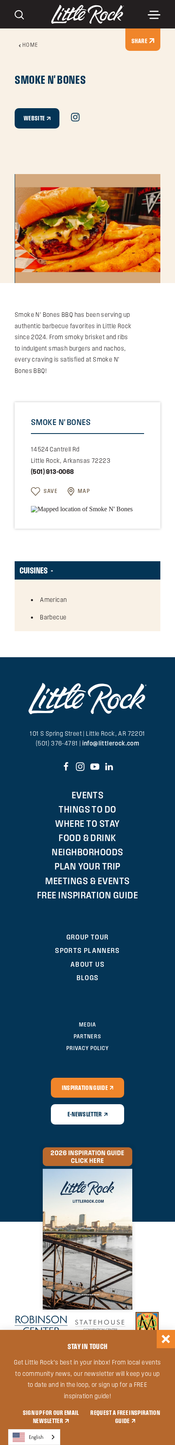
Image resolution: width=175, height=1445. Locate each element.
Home (30, 45)
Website (34, 118)
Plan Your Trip (87, 866)
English (36, 1437)
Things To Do (87, 809)
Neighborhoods (87, 852)
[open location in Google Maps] (82, 508)
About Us (87, 964)
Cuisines (34, 570)
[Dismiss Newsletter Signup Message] (166, 1339)
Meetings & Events (87, 881)
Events (88, 795)
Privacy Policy (87, 1048)
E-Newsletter (85, 1114)
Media (87, 1024)
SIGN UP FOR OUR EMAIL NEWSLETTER (51, 1416)
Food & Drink (87, 838)
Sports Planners (87, 950)
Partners (87, 1036)
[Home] (87, 14)
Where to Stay (87, 823)
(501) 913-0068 (52, 471)
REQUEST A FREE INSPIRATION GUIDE (125, 1416)
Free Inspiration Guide (87, 895)
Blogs (88, 977)
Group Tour (87, 937)
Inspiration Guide (85, 1087)
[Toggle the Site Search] (19, 14)
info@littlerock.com (111, 743)
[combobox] (34, 1437)
